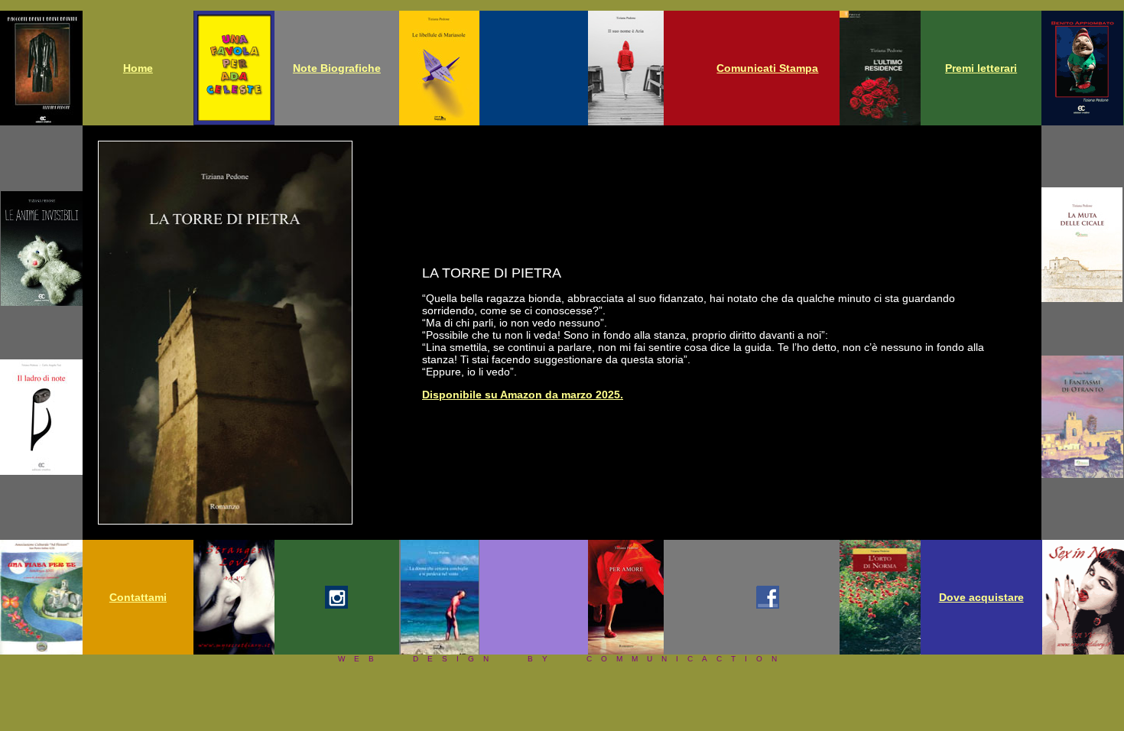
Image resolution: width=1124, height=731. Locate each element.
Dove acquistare (981, 597)
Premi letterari (981, 68)
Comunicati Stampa (767, 68)
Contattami (138, 597)
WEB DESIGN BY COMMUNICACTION (562, 659)
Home (138, 68)
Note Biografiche (337, 68)
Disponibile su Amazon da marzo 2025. (522, 394)
